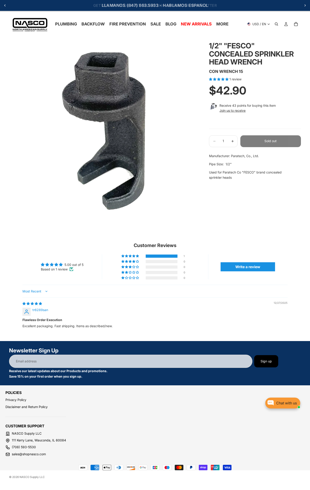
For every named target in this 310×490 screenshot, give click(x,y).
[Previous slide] (5, 5)
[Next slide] (305, 5)
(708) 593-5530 (24, 447)
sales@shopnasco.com (29, 454)
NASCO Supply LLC (32, 477)
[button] (219, 79)
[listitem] (222, 24)
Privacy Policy (15, 400)
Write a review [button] (247, 267)
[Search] (276, 24)
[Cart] (296, 24)
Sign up (266, 361)
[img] (32, 303)
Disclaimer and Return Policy (26, 407)
